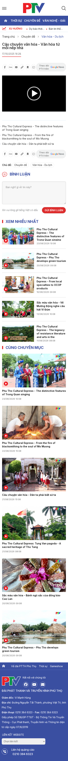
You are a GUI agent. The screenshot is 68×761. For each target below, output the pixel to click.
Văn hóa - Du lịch (52, 36)
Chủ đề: (7, 165)
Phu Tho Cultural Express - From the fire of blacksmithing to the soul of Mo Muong (28, 136)
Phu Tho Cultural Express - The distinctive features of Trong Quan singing (50, 234)
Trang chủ (5, 20)
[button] (34, 94)
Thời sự (16, 20)
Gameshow (56, 666)
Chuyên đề (32, 20)
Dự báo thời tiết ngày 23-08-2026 (36, 28)
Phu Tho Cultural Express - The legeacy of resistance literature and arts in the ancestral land (51, 331)
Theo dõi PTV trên (44, 67)
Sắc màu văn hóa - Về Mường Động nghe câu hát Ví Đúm (51, 306)
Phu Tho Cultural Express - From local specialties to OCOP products (49, 282)
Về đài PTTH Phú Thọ (23, 666)
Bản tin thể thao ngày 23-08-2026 (57, 28)
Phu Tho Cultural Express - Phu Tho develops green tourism (51, 257)
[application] (34, 94)
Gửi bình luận (54, 210)
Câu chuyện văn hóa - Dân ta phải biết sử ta (28, 143)
